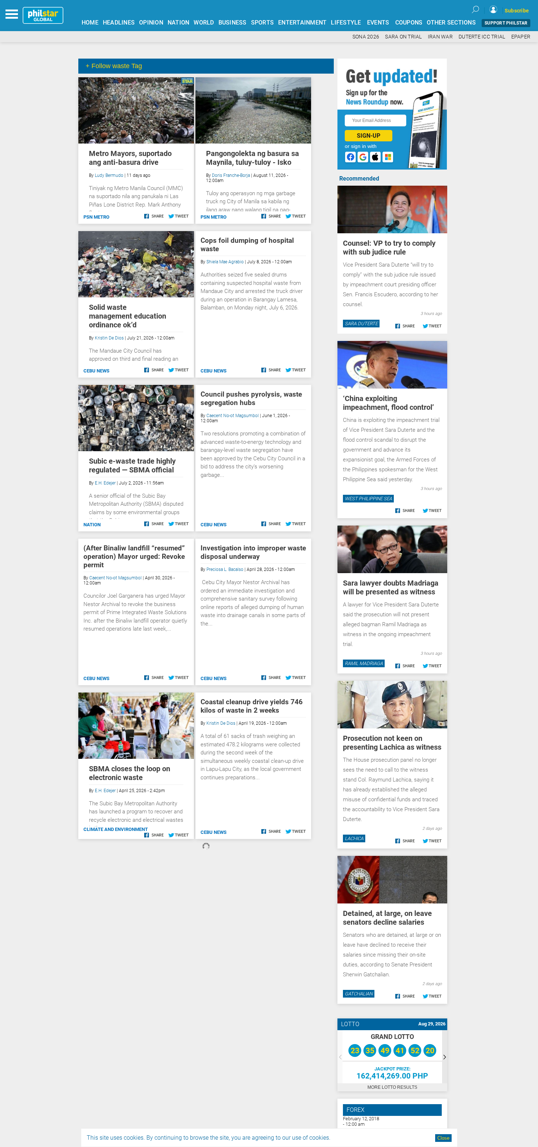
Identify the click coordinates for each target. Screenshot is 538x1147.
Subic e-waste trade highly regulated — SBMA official (132, 465)
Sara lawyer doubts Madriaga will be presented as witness (390, 587)
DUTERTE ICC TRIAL (482, 37)
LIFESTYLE (346, 22)
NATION (179, 22)
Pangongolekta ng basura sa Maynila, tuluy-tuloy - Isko (252, 158)
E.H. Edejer (105, 483)
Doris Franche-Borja (231, 175)
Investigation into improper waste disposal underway (253, 552)
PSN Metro (96, 217)
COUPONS (409, 22)
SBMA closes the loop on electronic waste (129, 773)
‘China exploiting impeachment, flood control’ (388, 403)
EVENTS (378, 22)
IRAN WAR (440, 37)
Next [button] (444, 1056)
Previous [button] (340, 1056)
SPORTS (262, 22)
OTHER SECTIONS (451, 22)
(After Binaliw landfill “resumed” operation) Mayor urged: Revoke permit (134, 556)
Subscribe (517, 11)
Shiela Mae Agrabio (225, 261)
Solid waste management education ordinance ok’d (127, 316)
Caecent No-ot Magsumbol (232, 415)
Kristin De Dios (109, 338)
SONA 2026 (365, 37)
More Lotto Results (392, 1087)
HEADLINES (119, 22)
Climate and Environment (115, 829)
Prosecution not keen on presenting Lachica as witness (392, 742)
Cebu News (96, 371)
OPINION (151, 22)
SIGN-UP (368, 135)
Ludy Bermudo (109, 175)
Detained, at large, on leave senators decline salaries (387, 918)
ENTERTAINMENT (302, 22)
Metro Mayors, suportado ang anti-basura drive (130, 158)
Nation (92, 524)
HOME (90, 22)
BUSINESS (232, 22)
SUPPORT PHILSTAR (506, 23)
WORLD (204, 22)
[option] (392, 1056)
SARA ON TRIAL (403, 37)
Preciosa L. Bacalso (224, 569)
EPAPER (521, 37)
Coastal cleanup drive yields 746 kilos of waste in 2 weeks (252, 706)
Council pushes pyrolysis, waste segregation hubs (251, 398)
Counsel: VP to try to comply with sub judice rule (389, 247)
